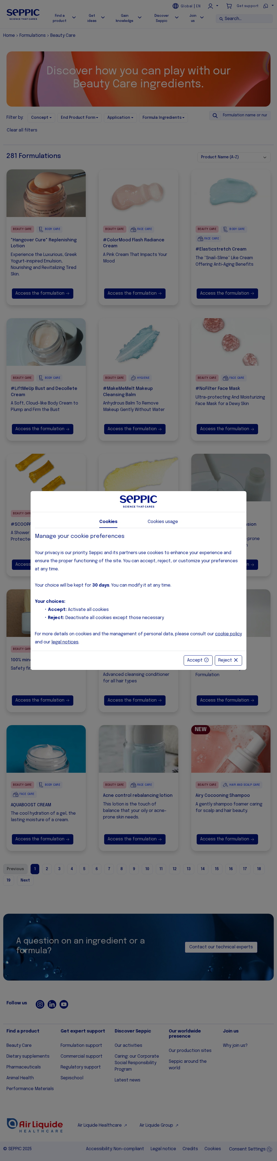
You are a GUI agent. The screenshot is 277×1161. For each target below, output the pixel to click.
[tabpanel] (138, 589)
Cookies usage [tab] (163, 521)
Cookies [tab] (108, 521)
